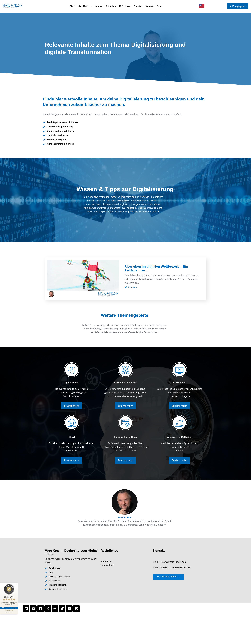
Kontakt (149, 6)
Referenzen (125, 6)
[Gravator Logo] (76, 608)
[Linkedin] (26, 608)
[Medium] (69, 608)
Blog (159, 6)
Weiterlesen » (131, 287)
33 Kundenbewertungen (9, 608)
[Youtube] (33, 608)
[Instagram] (55, 608)
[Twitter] (62, 608)
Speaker (138, 6)
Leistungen (97, 6)
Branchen (111, 6)
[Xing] (47, 608)
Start (72, 6)
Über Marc (83, 6)
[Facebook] (40, 608)
